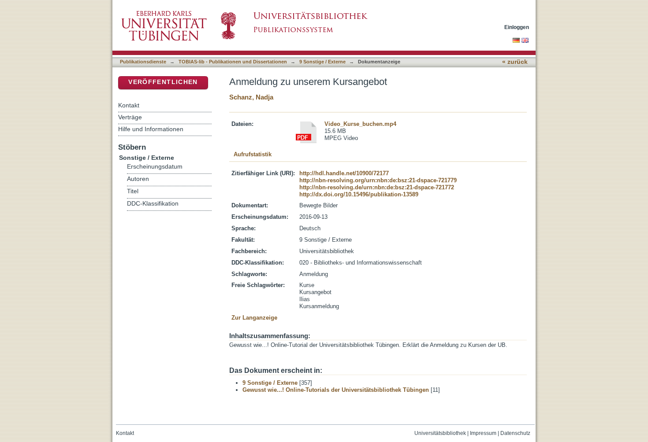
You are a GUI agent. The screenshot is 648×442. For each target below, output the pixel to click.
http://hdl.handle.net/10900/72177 (344, 173)
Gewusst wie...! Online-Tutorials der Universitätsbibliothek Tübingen (335, 390)
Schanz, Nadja (251, 97)
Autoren (138, 179)
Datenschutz (515, 433)
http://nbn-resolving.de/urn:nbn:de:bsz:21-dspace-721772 (376, 187)
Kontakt (128, 105)
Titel (132, 191)
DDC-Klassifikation (153, 203)
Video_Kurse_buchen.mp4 (360, 124)
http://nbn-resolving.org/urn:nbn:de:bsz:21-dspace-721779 (378, 180)
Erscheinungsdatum (154, 166)
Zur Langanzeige (254, 317)
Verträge (130, 117)
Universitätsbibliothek (440, 433)
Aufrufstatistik (253, 154)
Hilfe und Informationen (150, 129)
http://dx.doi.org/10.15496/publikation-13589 (358, 194)
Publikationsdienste (143, 61)
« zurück (515, 62)
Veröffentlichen (162, 82)
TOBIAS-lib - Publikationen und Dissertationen (233, 61)
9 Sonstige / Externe (322, 61)
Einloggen (516, 27)
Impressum (483, 433)
